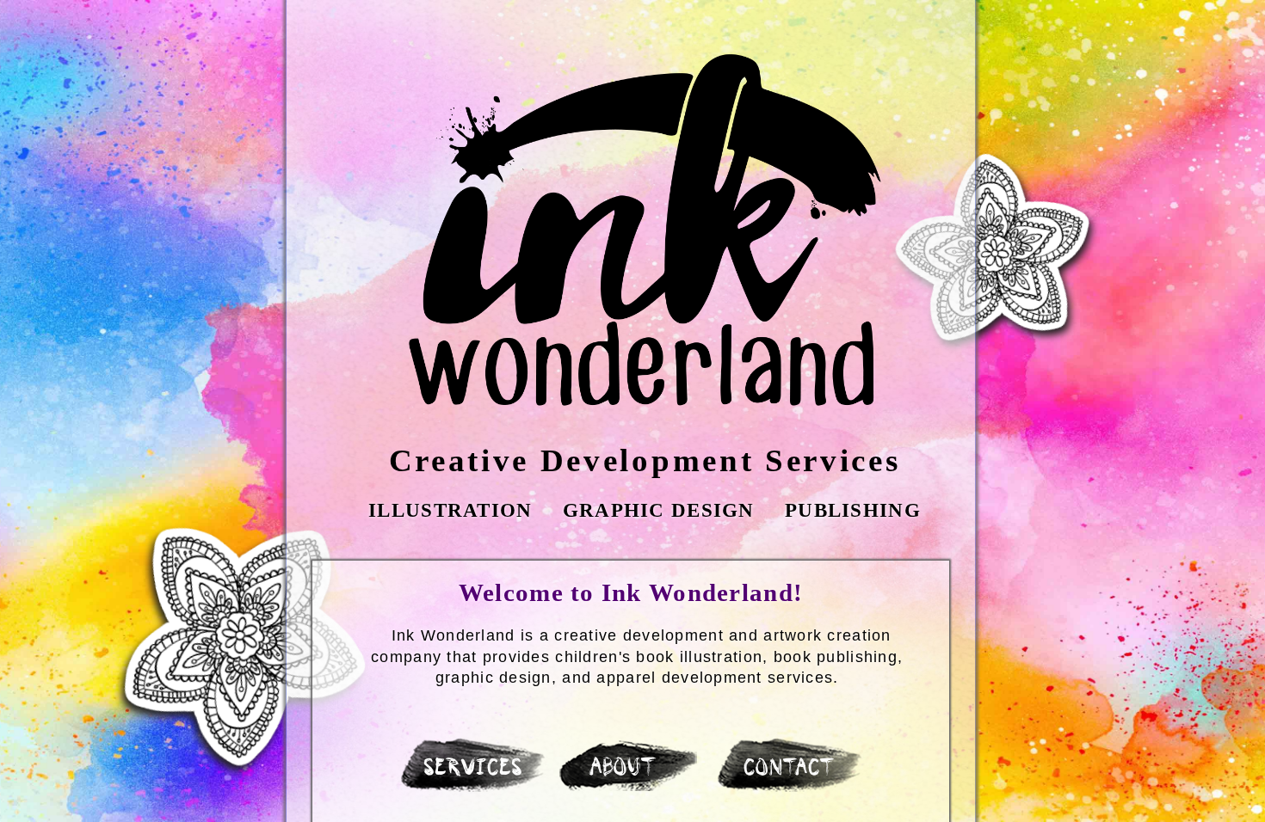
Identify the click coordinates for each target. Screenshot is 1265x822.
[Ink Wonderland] (644, 230)
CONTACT (790, 769)
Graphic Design (659, 510)
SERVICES (474, 769)
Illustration (450, 510)
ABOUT (623, 769)
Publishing (853, 510)
